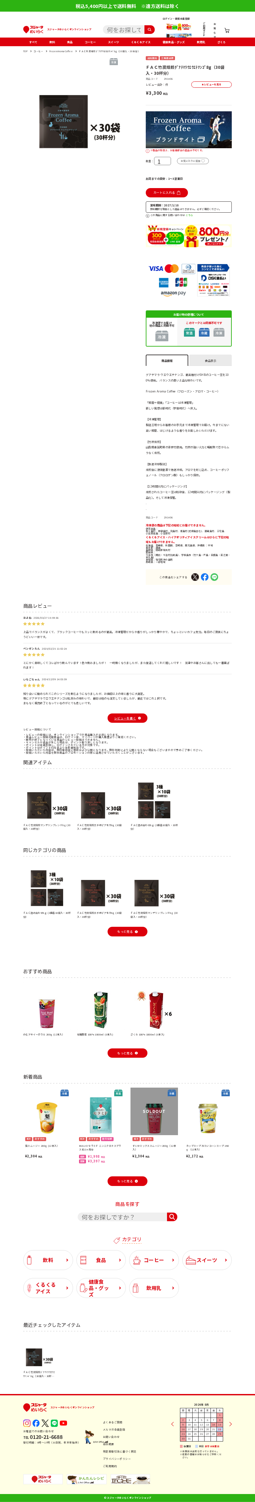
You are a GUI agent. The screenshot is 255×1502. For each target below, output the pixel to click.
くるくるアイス (141, 42)
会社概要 (108, 1444)
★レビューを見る (211, 84)
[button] (27, 104)
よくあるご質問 (113, 1422)
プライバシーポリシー (117, 1458)
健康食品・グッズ (174, 42)
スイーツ (113, 42)
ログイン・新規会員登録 (176, 18)
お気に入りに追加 (190, 160)
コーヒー (90, 42)
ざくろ (221, 42)
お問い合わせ (111, 1437)
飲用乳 (201, 42)
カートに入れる (164, 192)
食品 (70, 42)
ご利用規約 (110, 1466)
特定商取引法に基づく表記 (119, 1451)
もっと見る (125, 931)
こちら (189, 215)
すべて (33, 42)
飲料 (52, 42)
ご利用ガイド (204, 29)
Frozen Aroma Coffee (61, 51)
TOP (25, 51)
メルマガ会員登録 (114, 1429)
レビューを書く (125, 718)
